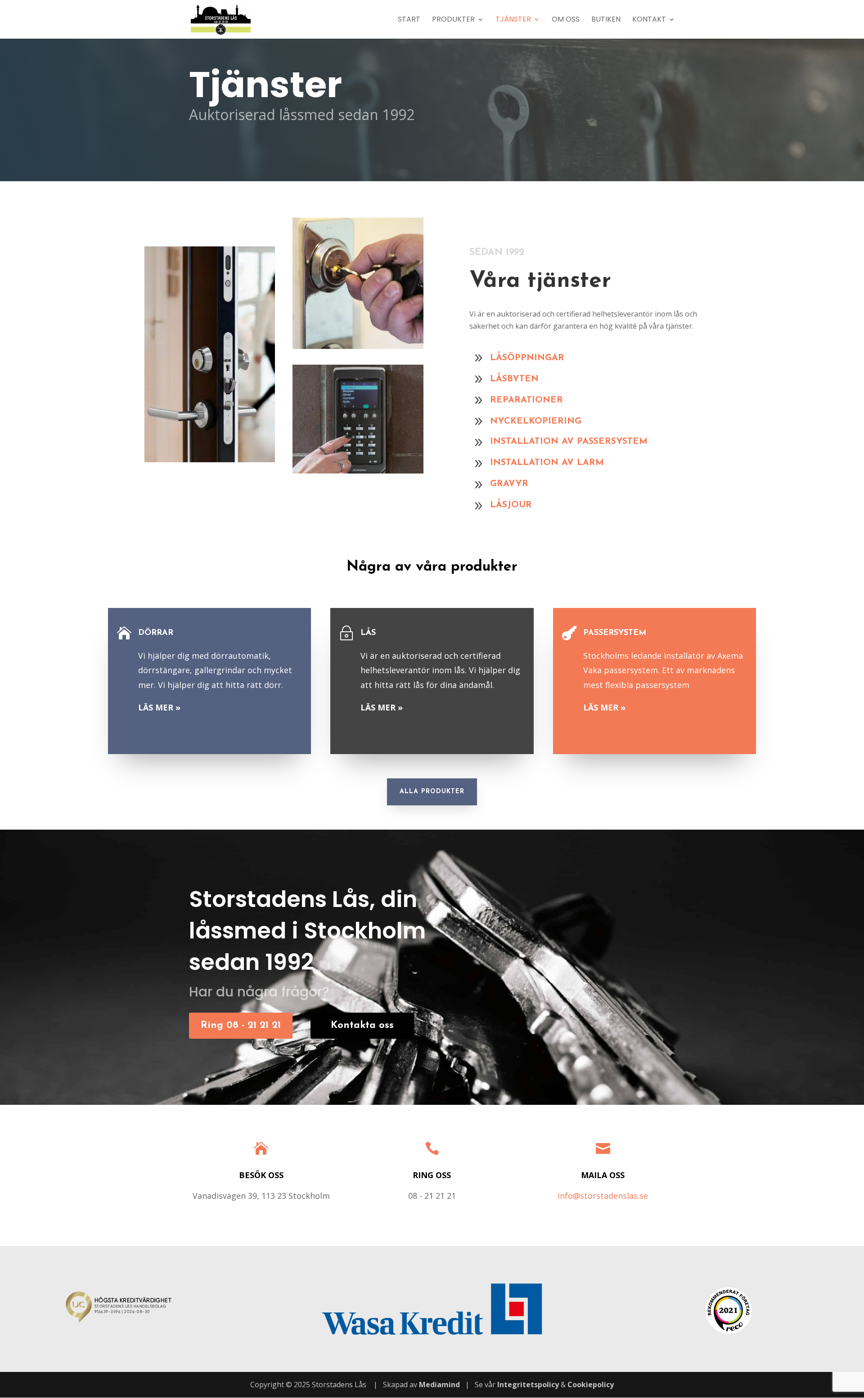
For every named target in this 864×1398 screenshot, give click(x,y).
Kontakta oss (362, 1025)
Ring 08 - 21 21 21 (241, 1025)
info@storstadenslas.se (603, 1195)
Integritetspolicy (528, 1384)
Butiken (606, 20)
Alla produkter (432, 791)
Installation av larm (547, 462)
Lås (368, 633)
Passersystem (614, 633)
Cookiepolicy (590, 1384)
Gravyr (509, 483)
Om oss (566, 20)
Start (409, 20)
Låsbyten (514, 379)
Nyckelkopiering (535, 421)
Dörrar (155, 633)
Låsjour (511, 504)
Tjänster (513, 20)
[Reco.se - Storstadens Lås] (728, 1310)
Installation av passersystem (569, 441)
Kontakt (649, 20)
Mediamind (439, 1384)
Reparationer (526, 400)
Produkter (453, 20)
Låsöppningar (527, 357)
